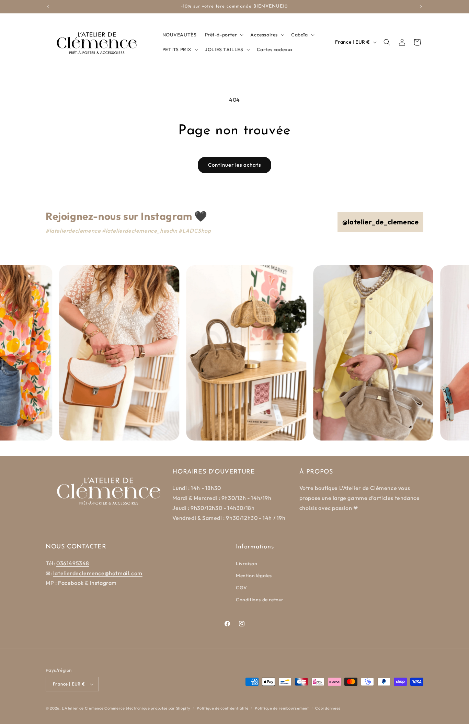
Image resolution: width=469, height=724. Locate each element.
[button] (224, 34)
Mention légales (254, 575)
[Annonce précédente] (48, 6)
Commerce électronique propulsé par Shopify (147, 708)
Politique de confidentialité (223, 708)
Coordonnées (328, 708)
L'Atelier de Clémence (83, 708)
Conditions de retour (260, 600)
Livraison (246, 563)
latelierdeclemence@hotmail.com (97, 573)
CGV (241, 587)
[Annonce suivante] (420, 6)
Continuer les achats (234, 164)
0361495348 (72, 563)
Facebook (71, 582)
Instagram (103, 582)
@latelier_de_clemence (380, 222)
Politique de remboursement (282, 708)
